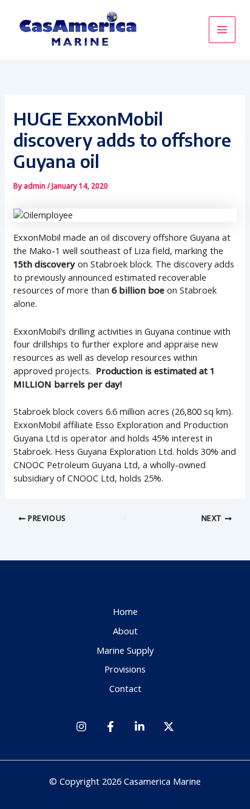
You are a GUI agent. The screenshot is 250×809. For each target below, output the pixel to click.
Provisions (125, 669)
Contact (125, 688)
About (125, 631)
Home (125, 611)
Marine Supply (125, 650)
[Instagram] (81, 726)
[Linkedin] (139, 726)
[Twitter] (168, 726)
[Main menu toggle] (222, 29)
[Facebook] (110, 726)
